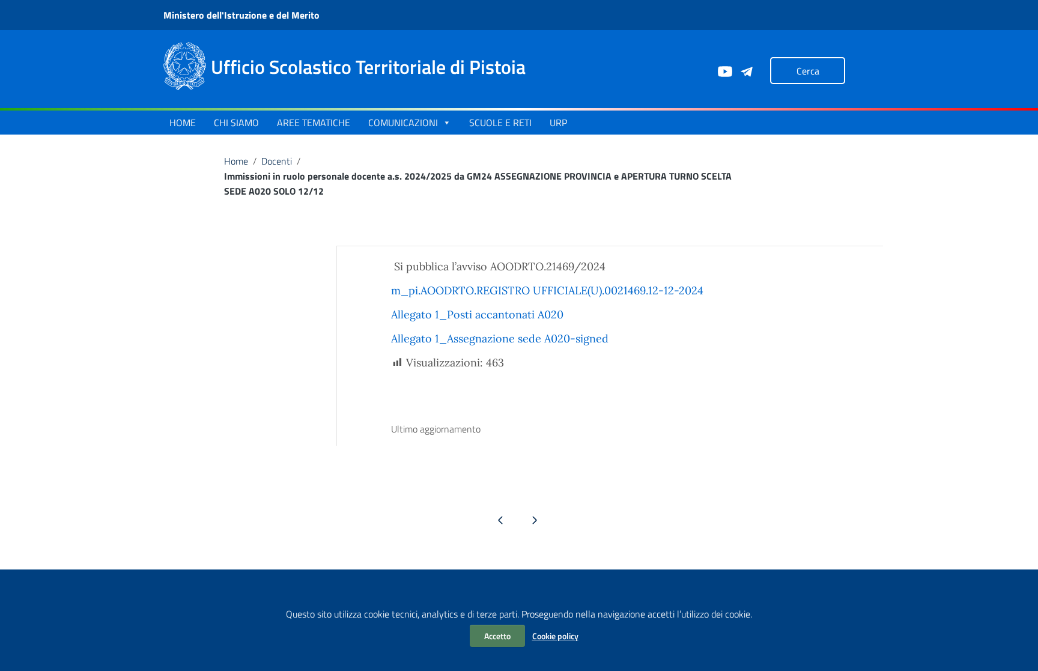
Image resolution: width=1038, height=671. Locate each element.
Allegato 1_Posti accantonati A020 (477, 314)
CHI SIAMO (236, 122)
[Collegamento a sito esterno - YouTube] (724, 70)
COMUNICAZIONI (403, 122)
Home (236, 161)
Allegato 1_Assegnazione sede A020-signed (500, 338)
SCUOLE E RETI (500, 122)
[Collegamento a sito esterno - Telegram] (746, 70)
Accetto (497, 636)
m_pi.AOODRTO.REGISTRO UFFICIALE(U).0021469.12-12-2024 (547, 290)
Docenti (276, 161)
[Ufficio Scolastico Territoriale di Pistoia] (184, 65)
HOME (182, 122)
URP (558, 122)
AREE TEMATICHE (313, 122)
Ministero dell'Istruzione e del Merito (241, 15)
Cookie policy (555, 636)
